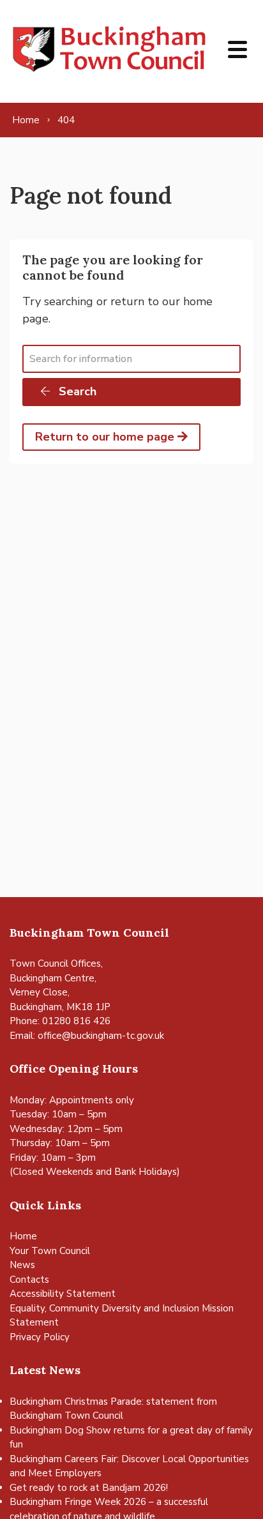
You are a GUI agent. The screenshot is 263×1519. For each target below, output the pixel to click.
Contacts (29, 1279)
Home (23, 1236)
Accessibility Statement (63, 1293)
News (22, 1264)
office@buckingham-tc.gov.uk (101, 1035)
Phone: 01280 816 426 (60, 1021)
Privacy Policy (40, 1337)
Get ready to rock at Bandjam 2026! (89, 1487)
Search (76, 391)
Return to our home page (106, 436)
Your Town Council (50, 1250)
